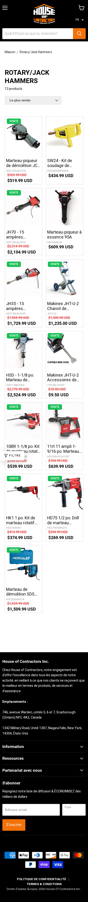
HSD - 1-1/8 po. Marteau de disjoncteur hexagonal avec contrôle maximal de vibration (22, 378)
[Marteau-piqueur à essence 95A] (64, 206)
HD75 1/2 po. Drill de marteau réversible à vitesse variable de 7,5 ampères (63, 520)
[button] (80, 20)
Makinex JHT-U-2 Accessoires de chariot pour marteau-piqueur (63, 378)
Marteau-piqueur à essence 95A (64, 235)
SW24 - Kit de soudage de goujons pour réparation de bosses (59, 163)
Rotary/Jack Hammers (36, 52)
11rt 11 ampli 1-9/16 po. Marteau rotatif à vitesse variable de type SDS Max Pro (63, 449)
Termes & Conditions (44, 884)
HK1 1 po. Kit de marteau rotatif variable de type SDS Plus (21, 520)
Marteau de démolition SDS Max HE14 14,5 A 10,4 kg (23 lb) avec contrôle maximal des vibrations (21, 592)
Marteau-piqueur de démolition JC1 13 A (23, 163)
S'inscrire (14, 825)
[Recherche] (79, 33)
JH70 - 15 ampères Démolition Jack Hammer (21, 235)
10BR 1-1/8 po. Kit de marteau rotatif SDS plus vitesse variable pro (23, 449)
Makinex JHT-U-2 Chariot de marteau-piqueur (63, 306)
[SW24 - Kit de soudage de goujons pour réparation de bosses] (64, 135)
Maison (10, 52)
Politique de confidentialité (41, 879)
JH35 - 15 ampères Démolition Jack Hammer (21, 306)
